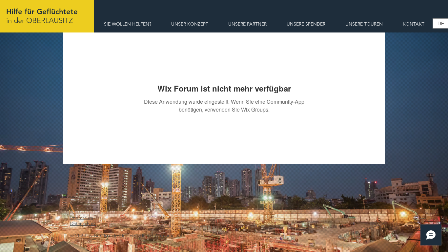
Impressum (81, 217)
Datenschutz (83, 223)
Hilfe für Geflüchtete (42, 11)
